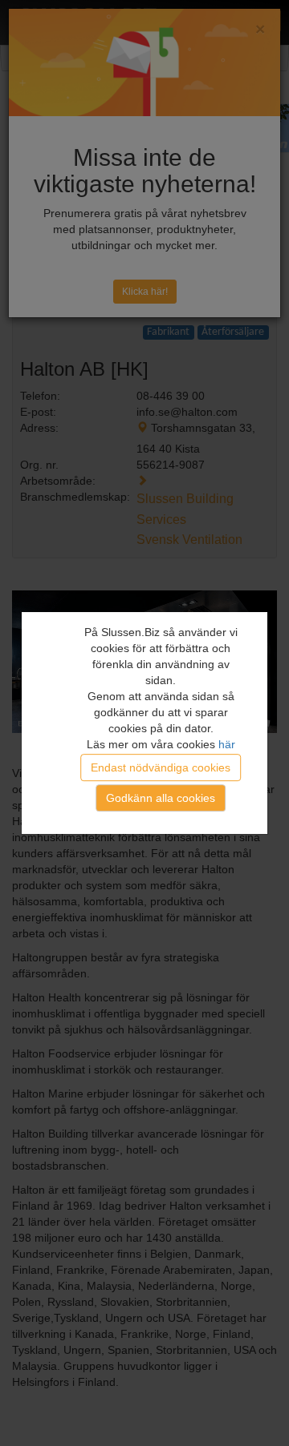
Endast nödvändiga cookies (160, 767)
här (226, 744)
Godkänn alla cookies (160, 798)
